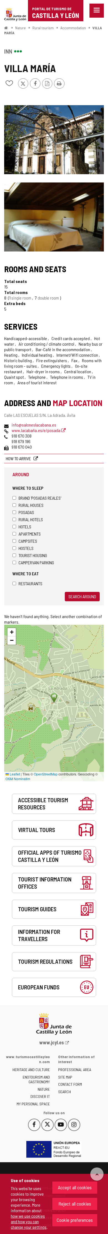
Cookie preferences (75, 1220)
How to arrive (19, 458)
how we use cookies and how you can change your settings (29, 1221)
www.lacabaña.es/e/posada (36, 430)
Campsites (28, 541)
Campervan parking (36, 562)
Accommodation (73, 27)
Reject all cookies (74, 1204)
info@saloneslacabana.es (34, 424)
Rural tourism (43, 27)
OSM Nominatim (18, 778)
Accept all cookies (75, 1187)
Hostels (26, 548)
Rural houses (31, 505)
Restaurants (30, 583)
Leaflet (14, 774)
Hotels (25, 526)
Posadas (26, 512)
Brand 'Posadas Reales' (40, 498)
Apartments (30, 533)
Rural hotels (31, 519)
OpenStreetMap (46, 774)
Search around (82, 596)
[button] (11, 632)
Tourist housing (33, 555)
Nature (20, 27)
